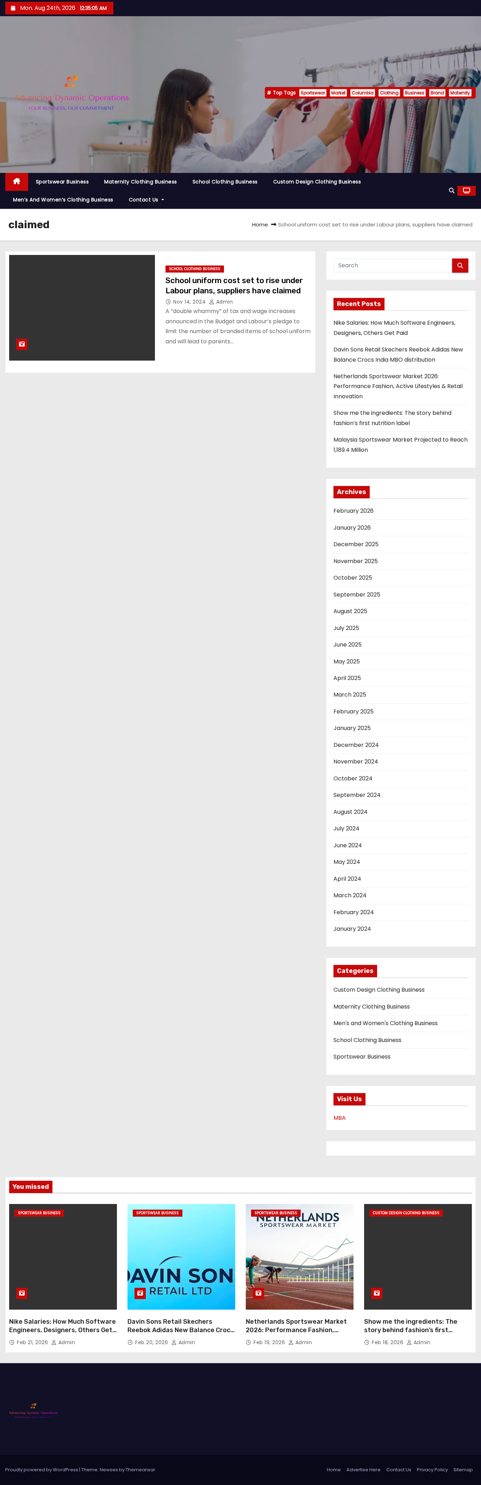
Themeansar (140, 1469)
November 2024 (355, 761)
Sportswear (313, 93)
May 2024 (346, 862)
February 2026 (353, 511)
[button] (452, 191)
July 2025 (346, 628)
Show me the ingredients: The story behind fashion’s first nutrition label (410, 1330)
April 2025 (347, 678)
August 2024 (350, 812)
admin (223, 301)
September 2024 (357, 795)
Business (414, 93)
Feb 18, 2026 (388, 1342)
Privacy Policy (432, 1469)
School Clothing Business (225, 181)
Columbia (363, 93)
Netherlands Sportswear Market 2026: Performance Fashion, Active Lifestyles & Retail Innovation (398, 386)
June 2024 (347, 845)
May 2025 (346, 661)
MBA (339, 1118)
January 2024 (352, 929)
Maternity (460, 93)
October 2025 (352, 578)
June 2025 (347, 645)
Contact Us (144, 199)
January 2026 (352, 528)
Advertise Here (363, 1469)
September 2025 (356, 595)
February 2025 (353, 711)
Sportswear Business (62, 181)
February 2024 (353, 912)
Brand (437, 93)
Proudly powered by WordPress (42, 1469)
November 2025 (355, 561)
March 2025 (349, 695)
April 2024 (347, 879)
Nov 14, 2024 (190, 301)
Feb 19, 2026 (270, 1342)
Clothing (389, 93)
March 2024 (350, 895)
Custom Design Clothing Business (317, 181)
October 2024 (353, 778)
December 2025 (356, 544)
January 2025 (352, 728)
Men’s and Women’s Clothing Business (63, 199)
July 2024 (346, 828)
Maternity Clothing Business (140, 181)
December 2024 (356, 745)
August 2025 (350, 611)
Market (338, 93)
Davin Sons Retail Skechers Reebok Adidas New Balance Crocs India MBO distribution (180, 1330)
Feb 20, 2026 (152, 1342)
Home (260, 224)
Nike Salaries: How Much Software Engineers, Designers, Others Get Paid (62, 1330)
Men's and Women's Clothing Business (385, 1023)
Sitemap (463, 1469)
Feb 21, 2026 (33, 1342)
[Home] (16, 182)
